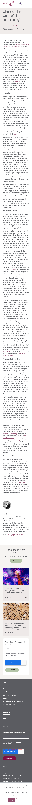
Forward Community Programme (13, 701)
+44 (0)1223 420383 (17, 781)
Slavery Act (6, 689)
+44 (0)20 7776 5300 (14, 776)
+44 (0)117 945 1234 (13, 778)
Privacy (5, 698)
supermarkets (7, 351)
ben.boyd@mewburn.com (15, 535)
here (14, 134)
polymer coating (22, 440)
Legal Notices (7, 692)
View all (16, 561)
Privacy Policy (24, 795)
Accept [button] (12, 800)
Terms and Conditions (9, 695)
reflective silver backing (10, 434)
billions (17, 81)
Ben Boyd (16, 26)
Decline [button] (20, 800)
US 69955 (13, 270)
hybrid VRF (22, 482)
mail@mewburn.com (9, 773)
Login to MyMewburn (9, 704)
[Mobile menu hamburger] (28, 4)
